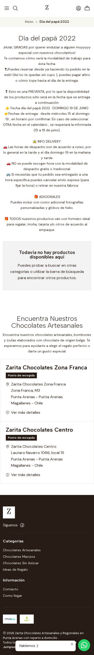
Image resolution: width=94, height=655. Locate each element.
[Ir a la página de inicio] (47, 8)
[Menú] (7, 8)
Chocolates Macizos (19, 556)
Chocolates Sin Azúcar (21, 563)
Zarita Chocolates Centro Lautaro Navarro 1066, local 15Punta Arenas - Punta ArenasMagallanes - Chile (37, 456)
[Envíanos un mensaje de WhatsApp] (84, 645)
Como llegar (12, 595)
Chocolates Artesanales (22, 550)
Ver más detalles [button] (25, 412)
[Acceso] (78, 8)
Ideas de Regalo (15, 569)
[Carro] (87, 8)
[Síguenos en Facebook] (22, 525)
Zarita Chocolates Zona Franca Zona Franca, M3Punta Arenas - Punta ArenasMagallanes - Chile (38, 394)
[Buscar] (15, 8)
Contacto (10, 589)
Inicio (29, 21)
